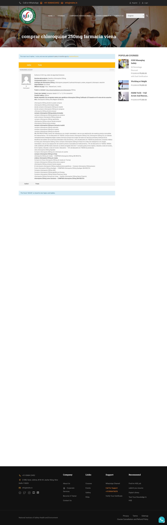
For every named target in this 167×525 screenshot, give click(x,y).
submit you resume (136, 488)
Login (146, 3)
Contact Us (118, 16)
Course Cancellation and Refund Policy (132, 519)
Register (134, 3)
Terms (135, 516)
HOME (50, 16)
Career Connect (102, 16)
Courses (61, 16)
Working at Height (139, 81)
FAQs (88, 497)
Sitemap (145, 516)
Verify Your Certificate (114, 496)
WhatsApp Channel (113, 483)
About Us (66, 483)
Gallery (88, 493)
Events (88, 488)
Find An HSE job (135, 483)
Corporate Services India (80, 16)
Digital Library (134, 493)
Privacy (126, 516)
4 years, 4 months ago (60, 56)
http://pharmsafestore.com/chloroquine (58, 90)
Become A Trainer (70, 496)
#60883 (111, 70)
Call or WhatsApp (31, 3)
